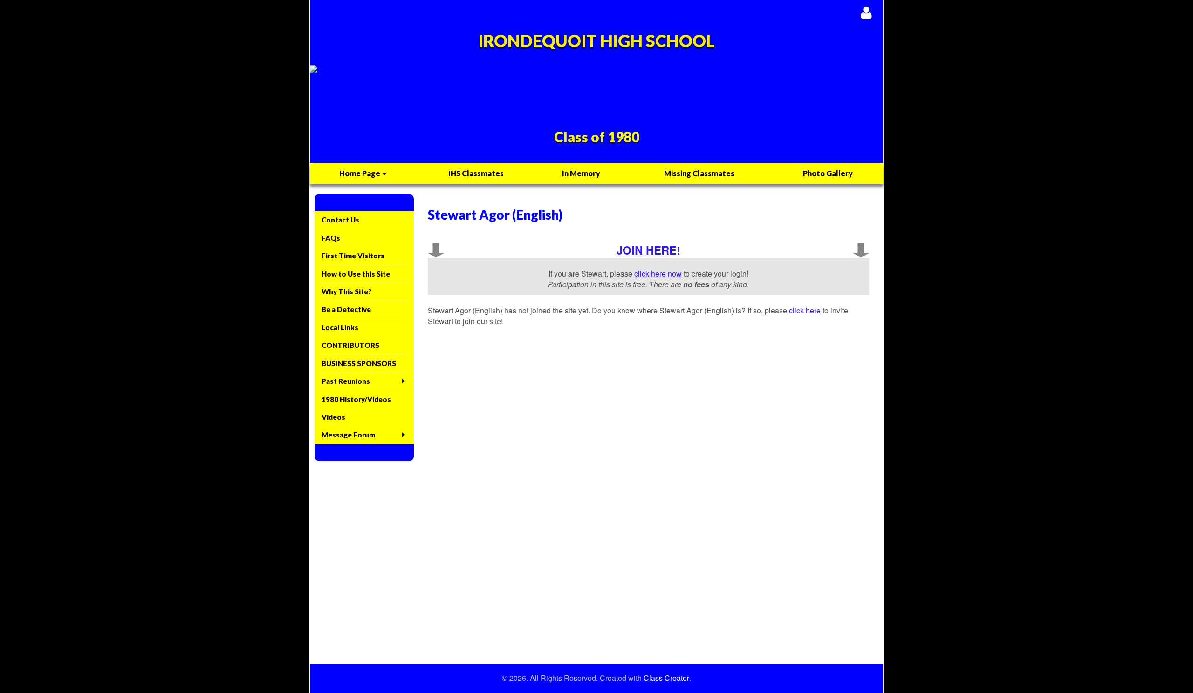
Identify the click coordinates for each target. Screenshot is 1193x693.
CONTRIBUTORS (350, 345)
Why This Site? (347, 291)
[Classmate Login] (866, 12)
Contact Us (340, 219)
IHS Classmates (476, 173)
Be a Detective (346, 309)
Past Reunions (346, 381)
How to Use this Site (356, 274)
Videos (333, 417)
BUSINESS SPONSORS (359, 363)
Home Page (360, 173)
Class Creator (666, 678)
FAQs (331, 238)
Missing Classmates (699, 173)
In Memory (581, 173)
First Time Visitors (353, 255)
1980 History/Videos (356, 399)
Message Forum (348, 434)
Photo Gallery (828, 173)
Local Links (340, 327)
